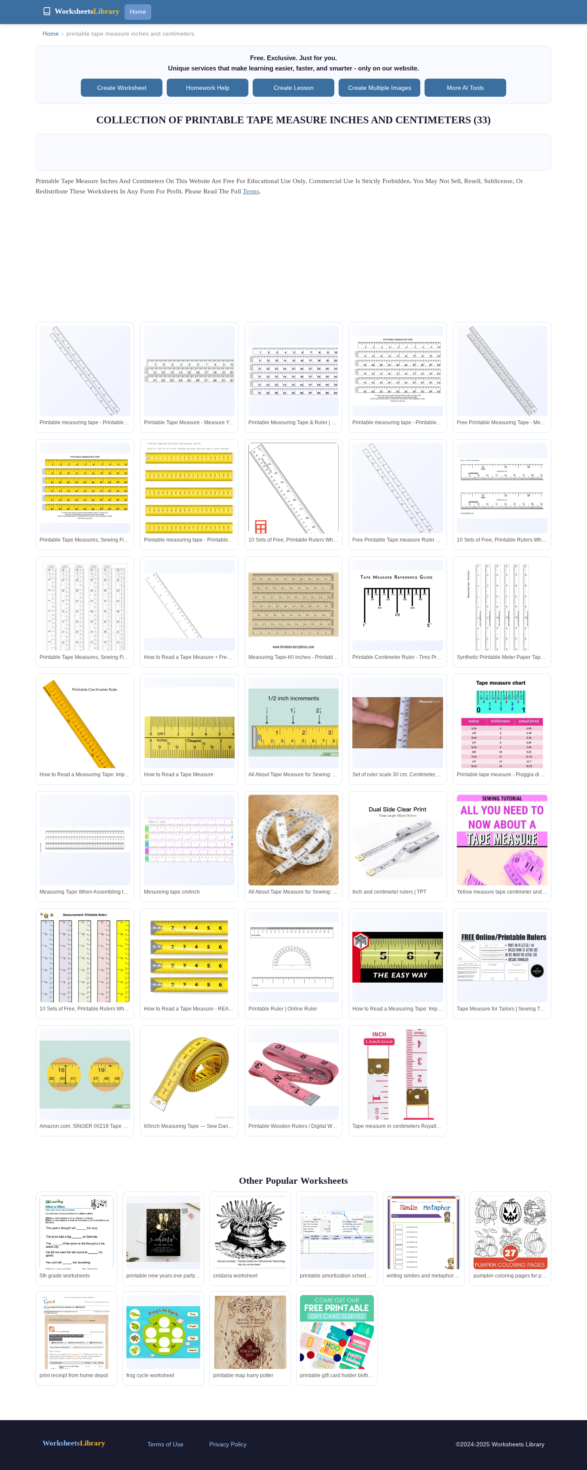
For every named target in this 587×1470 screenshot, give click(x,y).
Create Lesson (294, 87)
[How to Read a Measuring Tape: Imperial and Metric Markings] (85, 736)
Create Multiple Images (379, 87)
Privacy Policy (228, 1444)
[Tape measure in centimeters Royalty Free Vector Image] (397, 1082)
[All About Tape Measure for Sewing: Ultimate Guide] (293, 722)
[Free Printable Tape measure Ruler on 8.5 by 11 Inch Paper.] (397, 488)
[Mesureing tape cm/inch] (189, 840)
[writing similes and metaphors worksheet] (424, 1243)
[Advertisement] (293, 262)
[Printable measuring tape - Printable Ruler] (85, 371)
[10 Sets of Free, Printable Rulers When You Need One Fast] (293, 502)
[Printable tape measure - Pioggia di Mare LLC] (502, 742)
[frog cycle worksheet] (163, 1332)
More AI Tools (465, 87)
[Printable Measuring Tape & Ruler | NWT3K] (293, 371)
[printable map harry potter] (250, 1345)
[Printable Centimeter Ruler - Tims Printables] (397, 605)
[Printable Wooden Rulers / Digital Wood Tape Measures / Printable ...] (293, 1074)
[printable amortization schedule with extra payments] (337, 1232)
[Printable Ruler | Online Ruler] (293, 957)
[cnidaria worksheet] (250, 1232)
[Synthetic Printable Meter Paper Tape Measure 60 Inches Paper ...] (502, 618)
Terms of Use (165, 1444)
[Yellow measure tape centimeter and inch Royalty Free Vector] (502, 863)
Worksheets (74, 1443)
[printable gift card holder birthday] (337, 1332)
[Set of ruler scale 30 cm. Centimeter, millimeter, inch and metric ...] (397, 722)
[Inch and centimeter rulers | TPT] (397, 840)
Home (138, 11)
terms (251, 191)
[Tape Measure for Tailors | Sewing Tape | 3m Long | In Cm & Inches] (502, 957)
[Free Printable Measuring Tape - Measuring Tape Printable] (502, 371)
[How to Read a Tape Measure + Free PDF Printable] (189, 605)
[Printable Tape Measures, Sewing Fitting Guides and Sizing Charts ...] (85, 488)
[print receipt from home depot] (76, 1343)
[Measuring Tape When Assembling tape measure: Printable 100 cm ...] (85, 840)
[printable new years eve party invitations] (163, 1232)
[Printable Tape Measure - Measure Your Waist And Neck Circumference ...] (189, 371)
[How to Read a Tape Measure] (189, 722)
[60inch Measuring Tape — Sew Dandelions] (189, 1074)
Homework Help (207, 87)
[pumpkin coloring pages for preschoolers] (510, 1250)
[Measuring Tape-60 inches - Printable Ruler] (293, 605)
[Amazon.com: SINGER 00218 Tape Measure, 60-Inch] (85, 1075)
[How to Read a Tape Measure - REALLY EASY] (189, 961)
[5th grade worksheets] (76, 1243)
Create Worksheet (122, 87)
